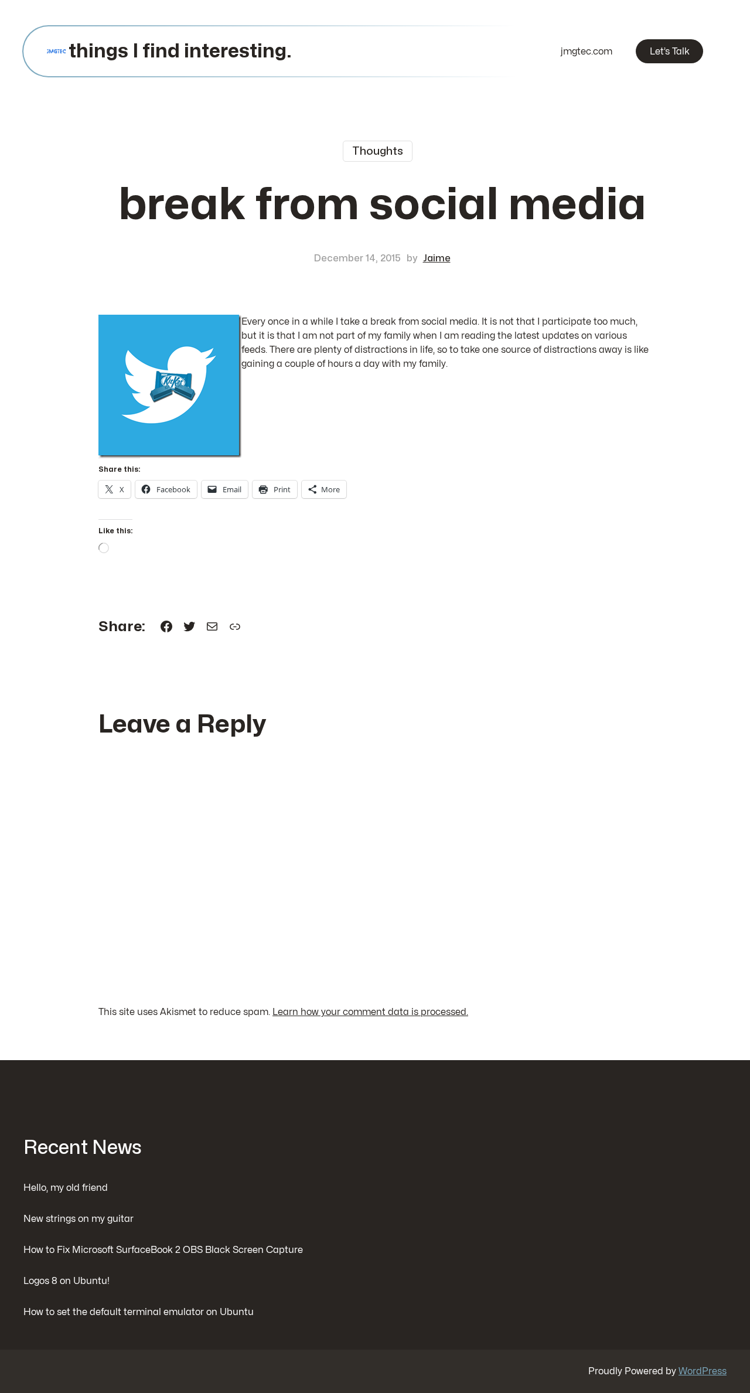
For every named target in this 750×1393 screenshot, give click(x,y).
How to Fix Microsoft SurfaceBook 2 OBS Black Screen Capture (163, 1250)
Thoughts (377, 151)
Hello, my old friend (65, 1188)
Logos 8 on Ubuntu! (66, 1281)
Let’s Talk (670, 51)
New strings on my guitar (78, 1219)
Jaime (437, 258)
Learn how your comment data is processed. (370, 1012)
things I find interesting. (180, 51)
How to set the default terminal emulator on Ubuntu (138, 1312)
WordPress (703, 1371)
